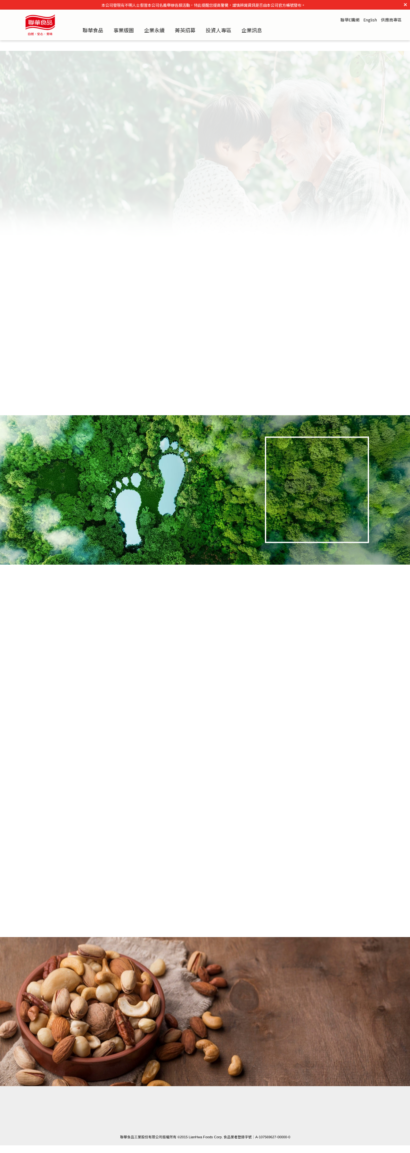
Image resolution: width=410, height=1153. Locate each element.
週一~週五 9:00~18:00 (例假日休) (206, 1119)
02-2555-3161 (88, 1119)
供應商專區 (391, 20)
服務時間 (209, 1107)
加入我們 (86, 694)
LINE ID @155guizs (324, 1119)
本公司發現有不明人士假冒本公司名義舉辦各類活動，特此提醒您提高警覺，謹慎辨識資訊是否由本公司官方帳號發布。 (203, 5)
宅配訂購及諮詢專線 (91, 1107)
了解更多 (311, 519)
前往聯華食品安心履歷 (283, 1037)
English (370, 20)
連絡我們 (327, 1107)
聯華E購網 (349, 20)
